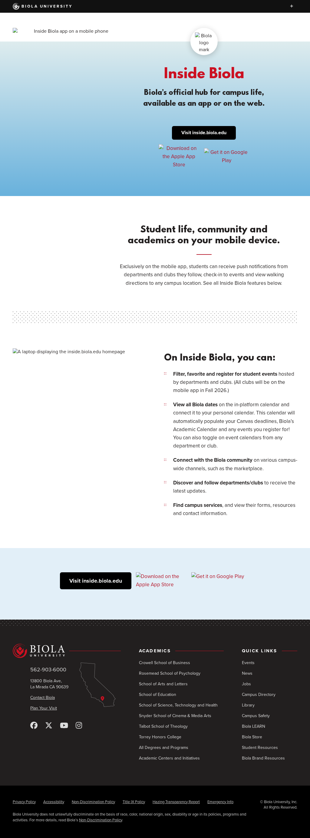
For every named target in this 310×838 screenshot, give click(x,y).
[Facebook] (34, 725)
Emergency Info (220, 802)
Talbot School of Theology (163, 726)
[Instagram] (79, 725)
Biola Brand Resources (263, 758)
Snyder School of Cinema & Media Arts (175, 715)
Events (248, 662)
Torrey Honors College (160, 737)
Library (248, 705)
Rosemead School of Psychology (169, 673)
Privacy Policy (24, 802)
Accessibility (53, 802)
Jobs (246, 684)
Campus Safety (256, 715)
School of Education (157, 694)
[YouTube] (64, 725)
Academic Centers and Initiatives (169, 758)
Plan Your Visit (43, 708)
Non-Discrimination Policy (93, 802)
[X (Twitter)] (48, 725)
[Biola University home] (67, 651)
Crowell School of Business (164, 662)
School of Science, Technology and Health (178, 705)
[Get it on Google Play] (226, 156)
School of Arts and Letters (163, 684)
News (247, 673)
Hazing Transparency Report (176, 802)
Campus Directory (258, 694)
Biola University (47, 6)
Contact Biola (42, 697)
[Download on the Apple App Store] (179, 156)
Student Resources (260, 747)
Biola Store (252, 737)
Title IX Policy (134, 802)
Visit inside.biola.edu (203, 133)
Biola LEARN (253, 726)
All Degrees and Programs (163, 747)
